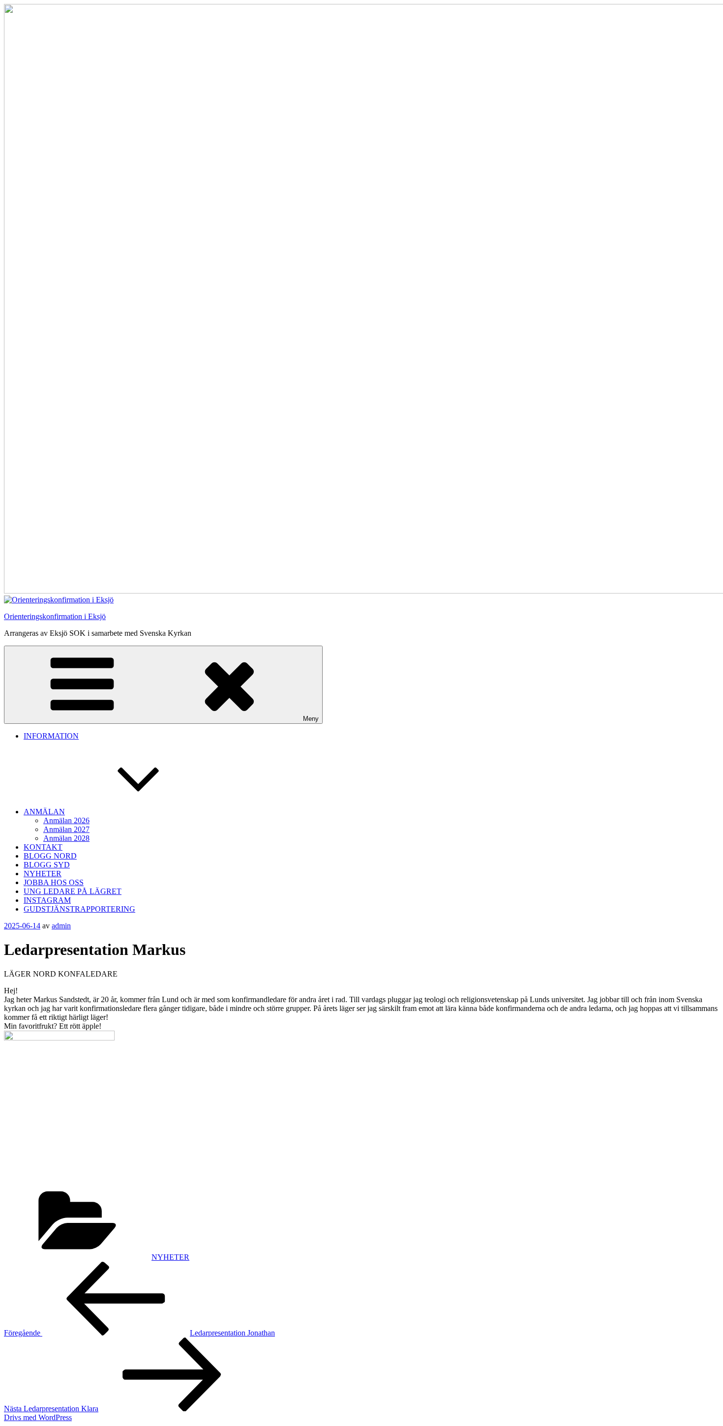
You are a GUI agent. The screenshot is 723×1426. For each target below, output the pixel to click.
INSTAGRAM (47, 900)
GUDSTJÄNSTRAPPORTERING (79, 909)
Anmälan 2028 (66, 838)
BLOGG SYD (47, 865)
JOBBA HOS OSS (54, 882)
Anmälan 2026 (66, 820)
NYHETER (42, 873)
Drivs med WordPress (38, 1417)
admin (61, 925)
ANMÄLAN (44, 811)
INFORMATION (51, 736)
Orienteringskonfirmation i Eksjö (55, 616)
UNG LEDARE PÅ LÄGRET (72, 891)
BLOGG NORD (50, 856)
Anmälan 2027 (66, 829)
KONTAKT (43, 847)
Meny (311, 718)
